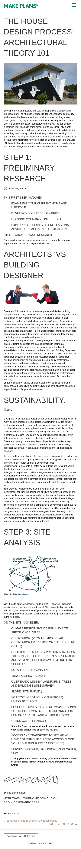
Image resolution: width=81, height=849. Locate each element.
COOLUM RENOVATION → (63, 824)
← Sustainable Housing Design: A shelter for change (30, 820)
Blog (16, 813)
